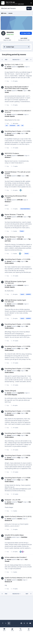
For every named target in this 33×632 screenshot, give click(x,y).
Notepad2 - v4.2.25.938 (12, 500)
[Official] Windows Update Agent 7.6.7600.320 (15, 282)
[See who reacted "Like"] (20, 190)
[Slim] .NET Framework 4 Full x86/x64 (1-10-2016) (18, 111)
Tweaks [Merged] (10, 391)
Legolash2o (20, 66)
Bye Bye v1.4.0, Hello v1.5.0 (14, 64)
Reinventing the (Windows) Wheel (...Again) (15, 197)
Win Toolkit (8, 68)
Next (27, 59)
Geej (18, 133)
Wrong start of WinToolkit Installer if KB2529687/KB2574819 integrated (16, 87)
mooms (9, 66)
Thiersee (19, 90)
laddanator (20, 155)
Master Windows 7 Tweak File (14, 214)
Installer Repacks (10, 116)
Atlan (19, 176)
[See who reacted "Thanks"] (22, 551)
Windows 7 (8, 157)
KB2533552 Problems (12, 153)
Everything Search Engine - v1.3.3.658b (17, 131)
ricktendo (20, 114)
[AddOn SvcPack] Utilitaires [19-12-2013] (18, 516)
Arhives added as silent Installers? (16, 557)
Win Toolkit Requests (11, 394)
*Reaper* (20, 502)
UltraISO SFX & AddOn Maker (14, 535)
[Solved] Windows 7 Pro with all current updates (17, 173)
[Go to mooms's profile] (2, 65)
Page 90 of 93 (16, 59)
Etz (18, 559)
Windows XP (8, 520)
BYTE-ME (20, 200)
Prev (6, 59)
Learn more (3, 3)
